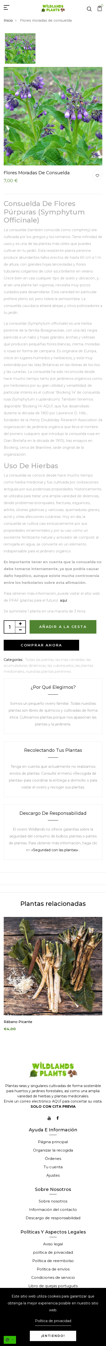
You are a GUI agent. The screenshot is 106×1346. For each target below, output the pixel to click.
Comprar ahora (41, 645)
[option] (20, 49)
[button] (10, 1340)
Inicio (8, 20)
